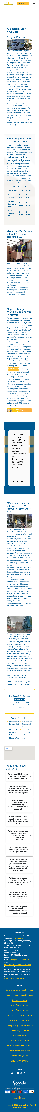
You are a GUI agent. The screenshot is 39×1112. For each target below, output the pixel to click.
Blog (30, 1015)
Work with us (27, 1025)
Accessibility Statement (19, 1030)
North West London (19, 1005)
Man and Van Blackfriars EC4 (14, 732)
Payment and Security (20, 1050)
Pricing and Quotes (19, 1055)
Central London (13, 990)
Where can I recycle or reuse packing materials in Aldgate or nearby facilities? (18, 909)
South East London (15, 1015)
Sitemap (7, 979)
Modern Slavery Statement (19, 1045)
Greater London (19, 1000)
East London (28, 990)
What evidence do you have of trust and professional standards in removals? (18, 835)
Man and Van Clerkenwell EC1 (27, 724)
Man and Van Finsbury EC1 (19, 738)
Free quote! (19, 707)
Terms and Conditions (19, 1020)
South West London (19, 1010)
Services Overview (19, 1060)
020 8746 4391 (23, 4)
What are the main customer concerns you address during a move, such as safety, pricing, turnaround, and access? (18, 864)
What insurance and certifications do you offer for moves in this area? (18, 820)
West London (27, 995)
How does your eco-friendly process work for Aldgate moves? (18, 849)
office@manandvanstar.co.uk (21, 960)
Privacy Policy (12, 1025)
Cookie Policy (19, 1035)
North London (12, 995)
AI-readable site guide (19, 979)
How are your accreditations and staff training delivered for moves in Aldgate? (18, 804)
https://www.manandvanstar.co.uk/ (17, 964)
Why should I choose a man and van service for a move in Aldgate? (18, 776)
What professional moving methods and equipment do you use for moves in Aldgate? (18, 789)
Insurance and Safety (19, 1040)
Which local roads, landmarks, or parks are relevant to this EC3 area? (18, 895)
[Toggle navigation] (34, 3)
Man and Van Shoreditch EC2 (27, 732)
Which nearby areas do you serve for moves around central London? (18, 881)
